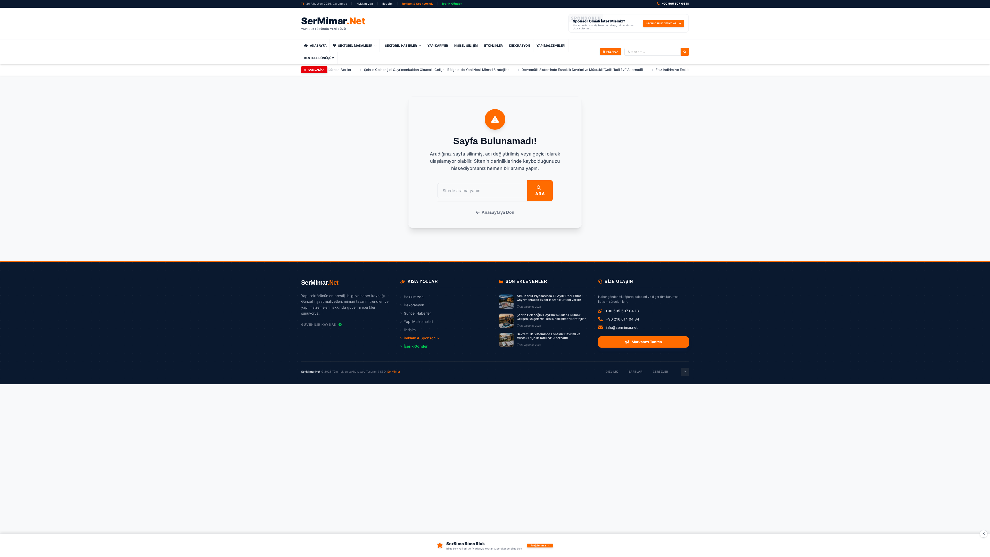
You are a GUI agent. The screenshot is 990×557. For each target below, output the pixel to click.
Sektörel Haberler (401, 45)
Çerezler (660, 371)
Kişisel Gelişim (466, 45)
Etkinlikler (493, 45)
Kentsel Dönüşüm (319, 58)
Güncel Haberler (417, 313)
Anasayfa (318, 45)
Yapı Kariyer (437, 45)
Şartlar (635, 371)
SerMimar (393, 371)
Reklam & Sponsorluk (417, 3)
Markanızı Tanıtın (646, 342)
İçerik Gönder (452, 3)
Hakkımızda (365, 3)
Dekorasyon (519, 45)
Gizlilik (612, 371)
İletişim (387, 3)
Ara (540, 193)
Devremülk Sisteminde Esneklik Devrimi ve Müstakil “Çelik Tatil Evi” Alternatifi (553, 70)
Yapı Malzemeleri (551, 45)
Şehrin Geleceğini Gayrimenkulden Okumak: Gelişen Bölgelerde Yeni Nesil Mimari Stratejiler (407, 70)
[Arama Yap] (685, 52)
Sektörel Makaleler (355, 45)
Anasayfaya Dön (498, 212)
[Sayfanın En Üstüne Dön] (685, 372)
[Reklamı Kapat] (983, 534)
